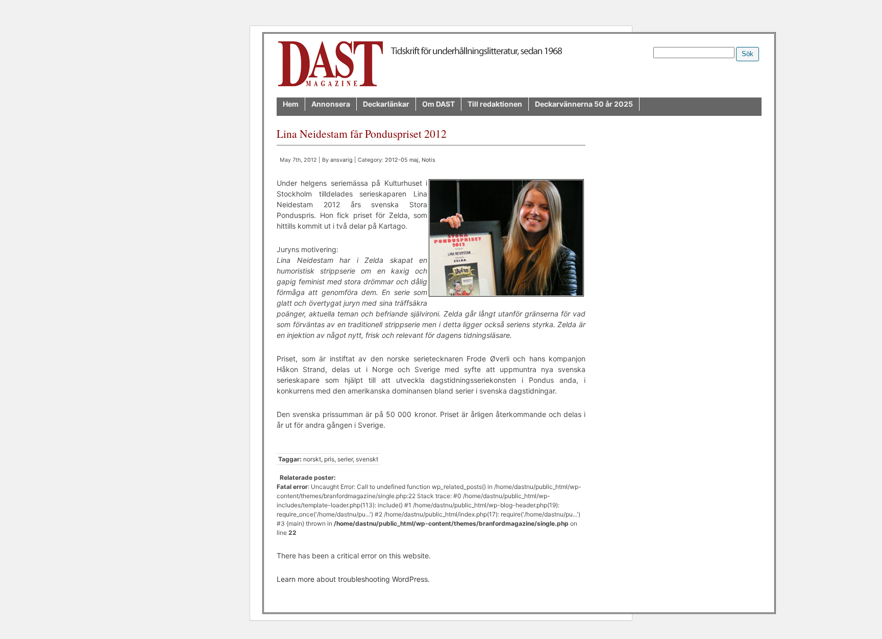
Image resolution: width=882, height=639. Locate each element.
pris (329, 459)
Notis (428, 160)
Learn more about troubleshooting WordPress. (353, 579)
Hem (291, 104)
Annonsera (330, 104)
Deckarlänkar (386, 104)
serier (345, 459)
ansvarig (341, 160)
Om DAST (438, 104)
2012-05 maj (402, 160)
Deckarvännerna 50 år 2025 (584, 104)
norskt (312, 459)
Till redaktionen (495, 104)
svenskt (367, 459)
